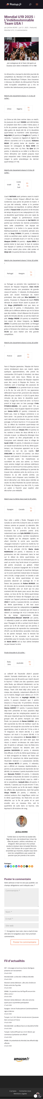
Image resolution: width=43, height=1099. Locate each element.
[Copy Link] (29, 866)
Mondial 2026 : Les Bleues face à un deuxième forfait (21, 1026)
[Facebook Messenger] (11, 866)
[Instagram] (19, 866)
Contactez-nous (25, 1091)
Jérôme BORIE (12, 27)
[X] (8, 866)
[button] (38, 1096)
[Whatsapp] (13, 866)
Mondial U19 (9, 30)
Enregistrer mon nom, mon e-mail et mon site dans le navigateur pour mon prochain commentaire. (21, 933)
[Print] (21, 866)
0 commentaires (21, 30)
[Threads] (27, 866)
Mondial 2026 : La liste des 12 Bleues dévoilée (19, 977)
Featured (33, 27)
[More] (32, 866)
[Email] (24, 866)
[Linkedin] (16, 866)
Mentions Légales (20, 1094)
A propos (12, 1091)
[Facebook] (6, 866)
